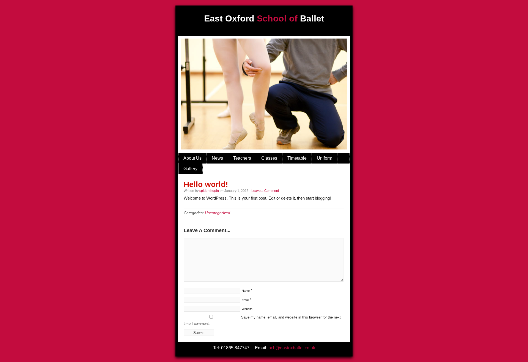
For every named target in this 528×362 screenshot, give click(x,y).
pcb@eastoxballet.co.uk (291, 347)
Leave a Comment (265, 191)
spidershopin (209, 191)
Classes (269, 158)
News (217, 158)
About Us (192, 158)
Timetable (297, 158)
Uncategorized (217, 213)
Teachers (242, 158)
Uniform (324, 158)
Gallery (190, 168)
